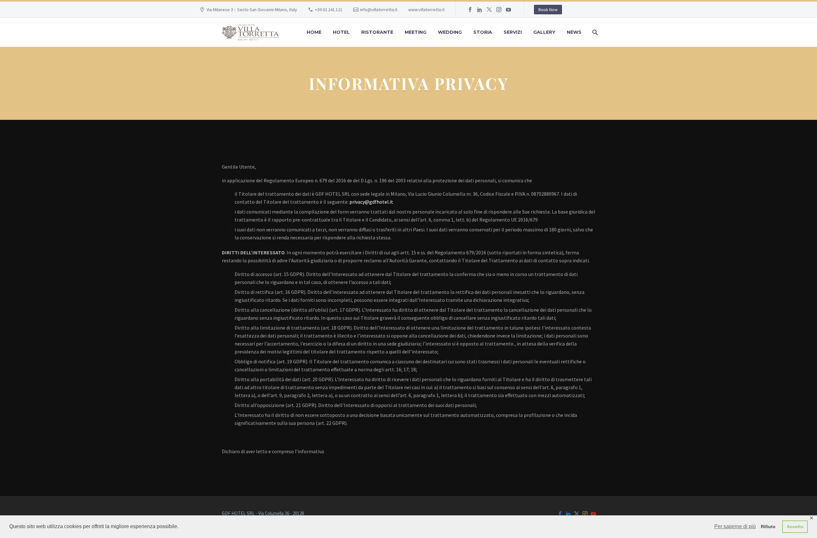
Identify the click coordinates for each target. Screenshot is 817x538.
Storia (482, 32)
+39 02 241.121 (328, 9)
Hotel (341, 32)
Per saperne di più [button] (735, 526)
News (574, 32)
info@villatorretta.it (378, 9)
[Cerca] (594, 32)
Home (314, 32)
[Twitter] (489, 9)
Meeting (415, 32)
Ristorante (377, 32)
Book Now (548, 9)
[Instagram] (499, 9)
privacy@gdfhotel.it (371, 202)
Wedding (450, 32)
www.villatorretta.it (426, 9)
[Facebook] (470, 9)
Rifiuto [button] (768, 526)
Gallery (544, 32)
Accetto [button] (795, 526)
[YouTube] (508, 9)
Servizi (513, 32)
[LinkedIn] (479, 9)
